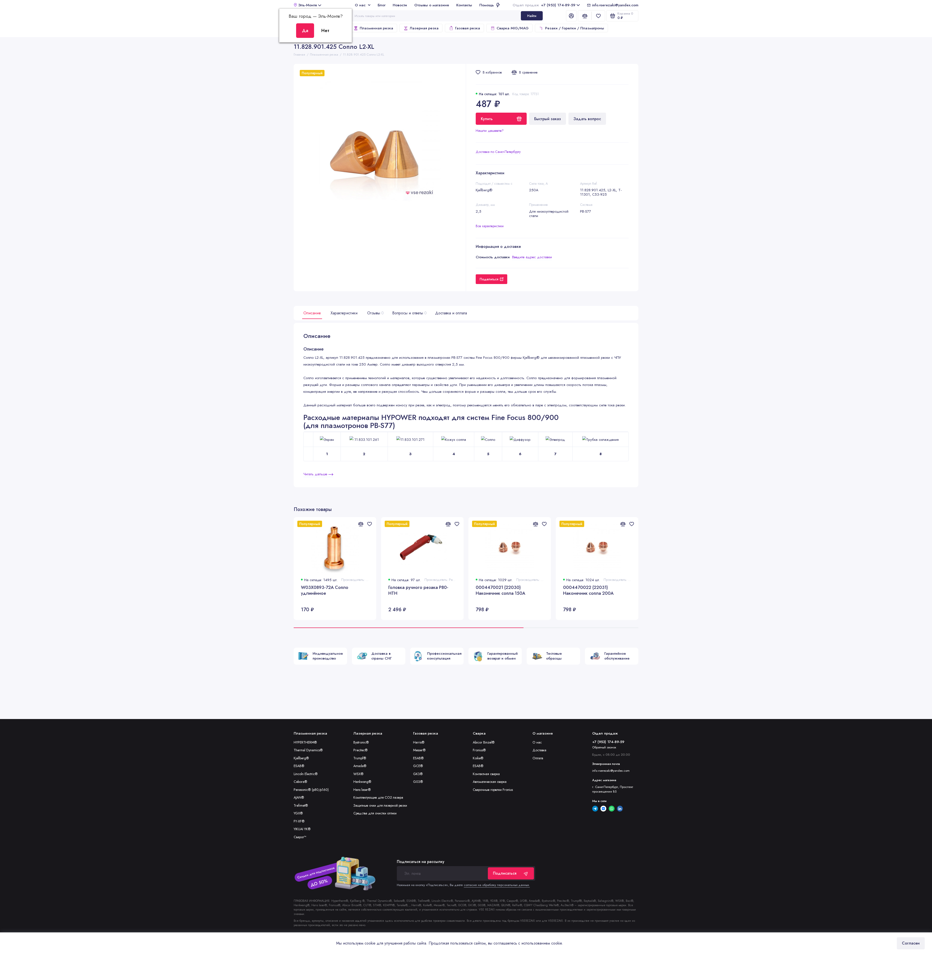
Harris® (418, 742)
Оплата (538, 758)
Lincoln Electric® (306, 773)
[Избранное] (598, 15)
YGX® (298, 813)
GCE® (418, 765)
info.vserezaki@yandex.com (615, 5)
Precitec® (360, 750)
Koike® (478, 758)
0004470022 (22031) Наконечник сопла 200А (588, 590)
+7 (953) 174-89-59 (544, 5)
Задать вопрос (587, 119)
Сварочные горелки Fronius (493, 789)
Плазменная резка (376, 28)
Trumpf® (359, 758)
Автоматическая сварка (490, 781)
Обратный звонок (604, 747)
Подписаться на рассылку (420, 862)
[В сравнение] (361, 524)
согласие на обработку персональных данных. (497, 885)
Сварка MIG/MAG (513, 28)
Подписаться (504, 873)
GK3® (418, 773)
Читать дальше (315, 474)
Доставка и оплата (451, 313)
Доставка (539, 750)
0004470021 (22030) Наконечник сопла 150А (500, 590)
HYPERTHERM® (305, 742)
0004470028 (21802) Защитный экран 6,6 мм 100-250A (683, 590)
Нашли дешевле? (490, 130)
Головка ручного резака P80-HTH (418, 590)
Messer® (419, 750)
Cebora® (300, 781)
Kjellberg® (301, 758)
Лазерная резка (424, 28)
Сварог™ (300, 837)
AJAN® (299, 797)
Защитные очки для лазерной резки (380, 805)
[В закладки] (369, 524)
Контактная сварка (486, 773)
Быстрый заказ (547, 119)
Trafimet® (301, 805)
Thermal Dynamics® (308, 750)
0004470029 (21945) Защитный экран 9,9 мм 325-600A (771, 590)
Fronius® (479, 750)
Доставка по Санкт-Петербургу (498, 151)
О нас (360, 5)
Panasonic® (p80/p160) (311, 789)
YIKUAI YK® (302, 829)
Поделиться (489, 279)
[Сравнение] (584, 15)
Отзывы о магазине (431, 5)
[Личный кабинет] (571, 15)
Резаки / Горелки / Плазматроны (574, 28)
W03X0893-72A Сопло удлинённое (324, 590)
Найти (531, 15)
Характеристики (344, 313)
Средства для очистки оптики (375, 813)
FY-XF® (299, 821)
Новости (400, 5)
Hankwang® (362, 781)
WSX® (358, 773)
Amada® (359, 765)
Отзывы (375, 313)
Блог (381, 5)
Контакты (464, 5)
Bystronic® (361, 742)
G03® (418, 781)
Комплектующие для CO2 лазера (378, 797)
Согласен (911, 943)
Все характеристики (490, 226)
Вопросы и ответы (408, 313)
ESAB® (299, 765)
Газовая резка (467, 28)
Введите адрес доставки (532, 257)
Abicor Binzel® (484, 742)
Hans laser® (362, 789)
